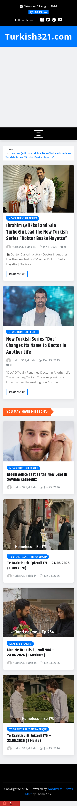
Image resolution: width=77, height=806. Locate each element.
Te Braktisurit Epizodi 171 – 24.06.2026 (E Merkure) (38, 565)
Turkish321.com (38, 36)
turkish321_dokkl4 (24, 247)
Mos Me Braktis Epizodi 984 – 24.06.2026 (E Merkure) (31, 652)
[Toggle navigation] (39, 134)
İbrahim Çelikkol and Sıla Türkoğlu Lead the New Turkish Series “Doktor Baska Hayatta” (37, 232)
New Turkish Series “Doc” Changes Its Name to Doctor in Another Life (36, 345)
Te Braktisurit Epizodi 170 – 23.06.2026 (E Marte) (29, 738)
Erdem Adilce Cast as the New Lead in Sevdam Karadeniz (37, 477)
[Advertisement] (38, 86)
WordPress (54, 789)
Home (9, 149)
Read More (17, 274)
